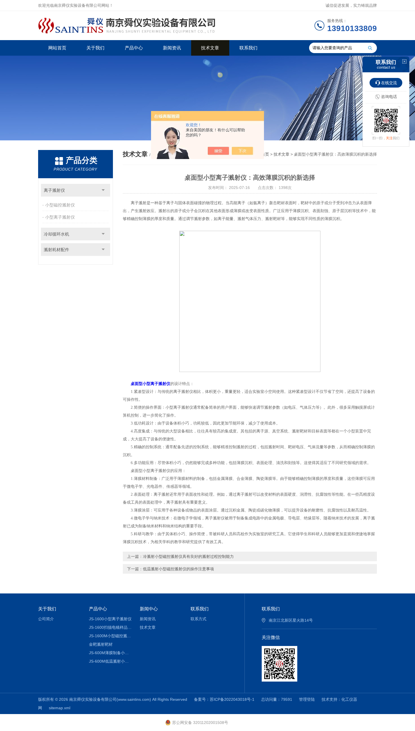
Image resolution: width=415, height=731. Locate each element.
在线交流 (389, 83)
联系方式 (198, 619)
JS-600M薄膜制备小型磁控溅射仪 (110, 652)
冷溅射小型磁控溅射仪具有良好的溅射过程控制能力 (188, 556)
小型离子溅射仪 (60, 217)
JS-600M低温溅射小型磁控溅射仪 (110, 661)
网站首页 (57, 47)
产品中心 (134, 47)
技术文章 (210, 47)
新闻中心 (149, 608)
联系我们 (248, 47)
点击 (103, 190)
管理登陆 (307, 699)
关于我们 (95, 47)
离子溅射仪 (54, 190)
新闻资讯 (172, 47)
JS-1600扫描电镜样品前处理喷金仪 (110, 627)
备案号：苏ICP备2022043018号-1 (224, 699)
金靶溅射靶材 (101, 644)
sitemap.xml (59, 708)
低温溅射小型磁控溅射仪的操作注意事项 (178, 569)
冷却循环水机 (56, 234)
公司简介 (46, 619)
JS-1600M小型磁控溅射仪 (110, 636)
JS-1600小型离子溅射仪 (110, 619)
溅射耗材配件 (56, 249)
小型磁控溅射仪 (60, 205)
